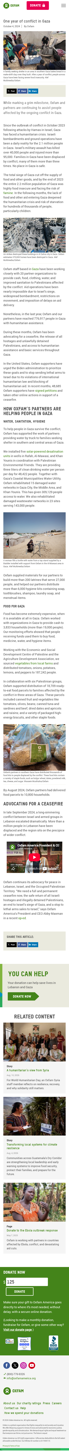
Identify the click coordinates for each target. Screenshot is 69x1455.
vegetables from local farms (34, 663)
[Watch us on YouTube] (31, 1365)
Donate (35, 5)
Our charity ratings (29, 1403)
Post (13, 91)
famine (8, 193)
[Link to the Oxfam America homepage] (11, 6)
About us (9, 1403)
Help (23, 1408)
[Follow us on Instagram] (23, 1365)
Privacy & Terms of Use (11, 1446)
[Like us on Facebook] (6, 1365)
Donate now (22, 996)
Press (46, 1403)
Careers (57, 1403)
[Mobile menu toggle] (63, 5)
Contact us (11, 1408)
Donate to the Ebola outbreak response (32, 1230)
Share (23, 91)
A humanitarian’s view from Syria (28, 1070)
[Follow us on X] (15, 1365)
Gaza (35, 269)
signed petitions (46, 391)
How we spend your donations (24, 1413)
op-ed (22, 918)
